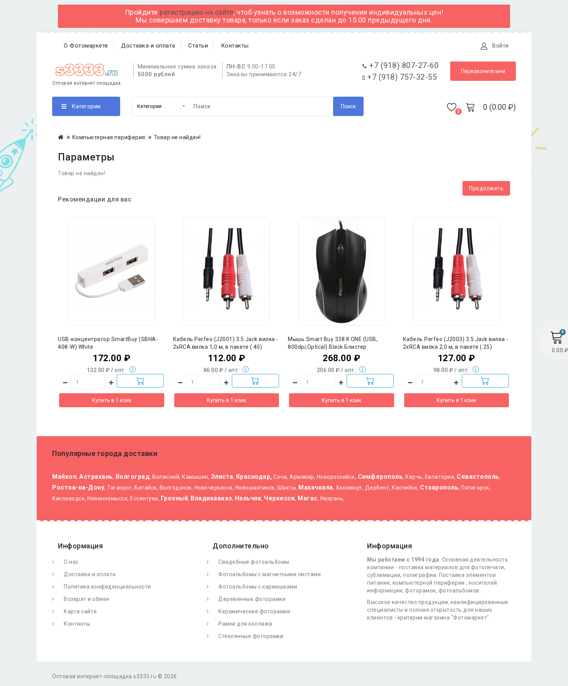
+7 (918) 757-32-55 (401, 77)
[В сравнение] (127, 248)
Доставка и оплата (148, 45)
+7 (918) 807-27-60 (403, 65)
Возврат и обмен (87, 599)
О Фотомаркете (86, 45)
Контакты (235, 45)
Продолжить (486, 188)
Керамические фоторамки (254, 611)
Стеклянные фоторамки (250, 636)
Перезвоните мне (483, 71)
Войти (500, 46)
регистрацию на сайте (196, 12)
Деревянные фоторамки (252, 599)
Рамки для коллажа (245, 624)
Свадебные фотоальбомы (253, 562)
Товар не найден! (177, 137)
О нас (71, 562)
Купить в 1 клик (111, 400)
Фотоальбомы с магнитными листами (269, 574)
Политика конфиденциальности (107, 587)
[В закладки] (111, 248)
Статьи (198, 45)
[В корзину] (140, 380)
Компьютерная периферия (108, 137)
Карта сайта (80, 611)
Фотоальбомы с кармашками (257, 587)
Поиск (348, 106)
